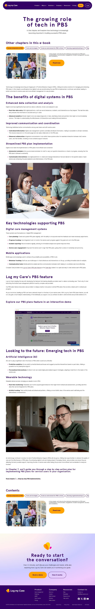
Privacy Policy (66, 604)
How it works (57, 575)
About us (51, 592)
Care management (39, 592)
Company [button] (58, 5)
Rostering (37, 594)
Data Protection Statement (77, 604)
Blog (64, 592)
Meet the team (52, 596)
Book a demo (38, 575)
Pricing (74, 5)
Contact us (80, 592)
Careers (51, 594)
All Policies (87, 604)
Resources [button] (67, 5)
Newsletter (65, 594)
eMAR (36, 596)
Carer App (48, 267)
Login (87, 5)
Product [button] (37, 5)
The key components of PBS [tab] (15, 48)
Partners (51, 598)
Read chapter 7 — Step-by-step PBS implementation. (23, 478)
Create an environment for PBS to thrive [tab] (52, 48)
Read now (56, 63)
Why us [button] (44, 5)
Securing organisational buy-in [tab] (75, 48)
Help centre (66, 598)
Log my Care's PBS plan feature (32, 267)
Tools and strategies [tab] (32, 48)
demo (80, 5)
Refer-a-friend (52, 600)
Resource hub (66, 596)
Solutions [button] (51, 5)
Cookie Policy (58, 604)
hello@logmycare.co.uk (83, 594)
